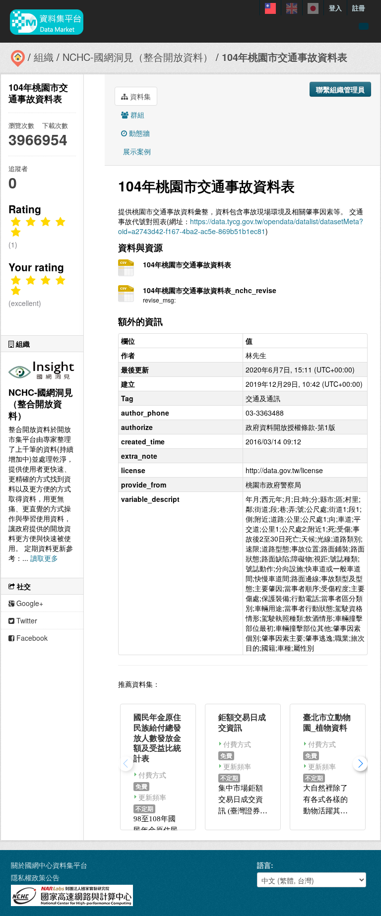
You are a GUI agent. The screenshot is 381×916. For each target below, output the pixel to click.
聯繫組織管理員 (340, 89)
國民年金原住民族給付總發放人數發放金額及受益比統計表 (157, 737)
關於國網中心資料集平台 (49, 865)
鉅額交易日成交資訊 (242, 722)
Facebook (31, 638)
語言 (264, 865)
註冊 (358, 7)
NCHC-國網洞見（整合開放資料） (138, 57)
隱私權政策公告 (35, 877)
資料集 (139, 96)
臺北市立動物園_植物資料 (327, 722)
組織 (44, 57)
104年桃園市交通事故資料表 (284, 57)
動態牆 (138, 133)
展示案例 (136, 151)
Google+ (28, 603)
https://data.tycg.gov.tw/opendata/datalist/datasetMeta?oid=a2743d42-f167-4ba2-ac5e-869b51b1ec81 (240, 226)
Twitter (25, 620)
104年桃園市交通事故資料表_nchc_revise (209, 290)
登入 (335, 7)
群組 (136, 115)
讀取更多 (44, 558)
